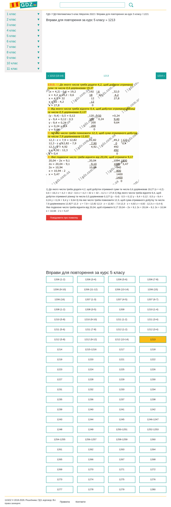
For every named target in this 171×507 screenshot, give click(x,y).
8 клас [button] (11, 52)
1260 (153, 439)
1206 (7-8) (152, 279)
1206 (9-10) (59, 289)
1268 (153, 459)
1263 (121, 449)
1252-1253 (153, 429)
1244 (90, 419)
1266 (90, 459)
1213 (153, 339)
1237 (121, 399)
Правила (65, 501)
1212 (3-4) (152, 329)
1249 (90, 429)
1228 (90, 379)
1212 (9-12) (90, 339)
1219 (59, 359)
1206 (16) (60, 299)
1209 (121, 309)
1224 (90, 369)
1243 (59, 419)
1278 (90, 489)
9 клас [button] (11, 57)
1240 (90, 409)
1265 (59, 459)
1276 (153, 479)
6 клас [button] (11, 41)
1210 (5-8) (59, 319)
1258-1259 (121, 439)
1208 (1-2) (59, 309)
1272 (153, 469)
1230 (153, 379)
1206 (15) (153, 289)
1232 (90, 389)
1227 (59, 379)
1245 (121, 419)
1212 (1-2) (121, 329)
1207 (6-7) (152, 299)
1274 (90, 479)
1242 (153, 409)
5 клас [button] (11, 36)
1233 (121, 389)
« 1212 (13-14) (55, 75)
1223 (59, 369)
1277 (59, 489)
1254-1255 (59, 439)
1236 (90, 399)
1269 (59, 469)
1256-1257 (90, 439)
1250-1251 (121, 429)
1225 (121, 369)
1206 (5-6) (121, 279)
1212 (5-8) (59, 339)
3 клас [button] (11, 25)
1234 (153, 389)
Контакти (81, 501)
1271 (121, 469)
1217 (121, 349)
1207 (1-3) (90, 299)
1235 (59, 399)
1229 (121, 379)
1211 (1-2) (121, 319)
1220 (90, 359)
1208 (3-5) (90, 309)
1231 (59, 389)
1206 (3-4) (90, 279)
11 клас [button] (12, 68)
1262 (90, 449)
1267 (121, 459)
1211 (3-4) (152, 319)
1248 (59, 429)
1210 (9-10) (90, 319)
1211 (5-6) (59, 329)
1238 (153, 399)
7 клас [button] (11, 47)
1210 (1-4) (152, 309)
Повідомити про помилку (64, 217)
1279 (121, 489)
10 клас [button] (12, 63)
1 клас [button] (11, 14)
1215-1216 (90, 349)
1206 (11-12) (91, 289)
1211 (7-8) (90, 329)
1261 (59, 449)
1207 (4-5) (121, 299)
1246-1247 (153, 419)
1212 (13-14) (122, 339)
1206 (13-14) (122, 289)
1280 (153, 489)
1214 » (161, 75)
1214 (59, 349)
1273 (59, 479)
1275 (121, 479)
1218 (153, 349)
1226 (153, 369)
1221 (121, 359)
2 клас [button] (11, 19)
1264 (153, 449)
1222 (153, 359)
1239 (59, 409)
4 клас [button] (11, 30)
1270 (90, 469)
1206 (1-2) (59, 279)
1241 (121, 409)
